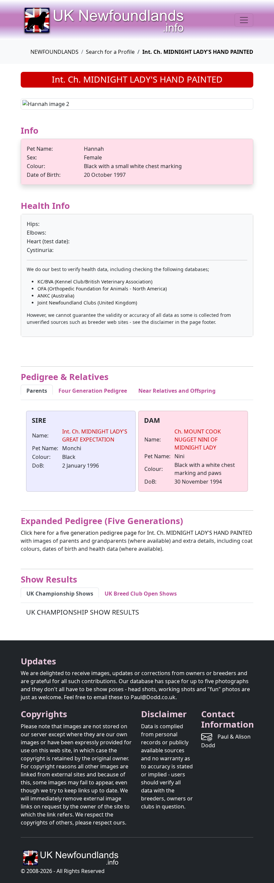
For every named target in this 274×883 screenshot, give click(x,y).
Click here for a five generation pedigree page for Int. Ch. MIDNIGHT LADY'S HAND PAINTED (136, 532)
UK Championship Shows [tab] (59, 593)
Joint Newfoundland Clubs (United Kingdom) (87, 302)
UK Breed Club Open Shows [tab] (141, 593)
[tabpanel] (137, 452)
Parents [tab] (36, 390)
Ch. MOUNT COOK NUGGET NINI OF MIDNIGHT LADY (197, 439)
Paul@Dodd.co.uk (153, 697)
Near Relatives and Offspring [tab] (177, 390)
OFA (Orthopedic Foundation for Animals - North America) (102, 288)
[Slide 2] (125, 100)
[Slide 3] (137, 100)
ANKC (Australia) (55, 295)
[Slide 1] (113, 100)
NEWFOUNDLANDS (54, 51)
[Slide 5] (161, 100)
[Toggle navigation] (244, 20)
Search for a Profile (110, 51)
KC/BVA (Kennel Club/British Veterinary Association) (94, 281)
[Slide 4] (149, 100)
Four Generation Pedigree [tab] (92, 390)
